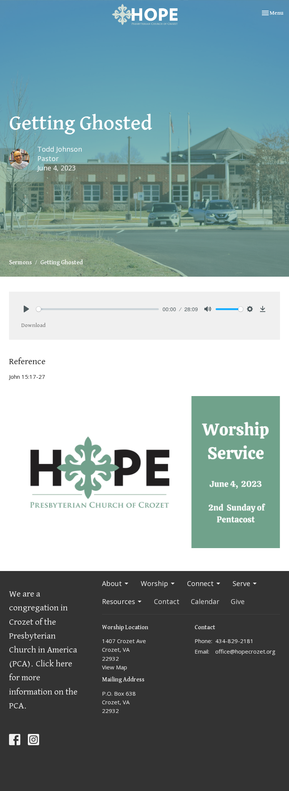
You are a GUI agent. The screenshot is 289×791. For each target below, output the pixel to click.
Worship (154, 583)
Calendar (205, 601)
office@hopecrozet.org (245, 651)
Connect (200, 583)
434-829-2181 (234, 641)
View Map (114, 667)
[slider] (97, 309)
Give (238, 601)
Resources (118, 601)
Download (33, 325)
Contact (166, 601)
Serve (241, 583)
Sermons (20, 263)
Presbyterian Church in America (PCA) (43, 649)
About (112, 583)
